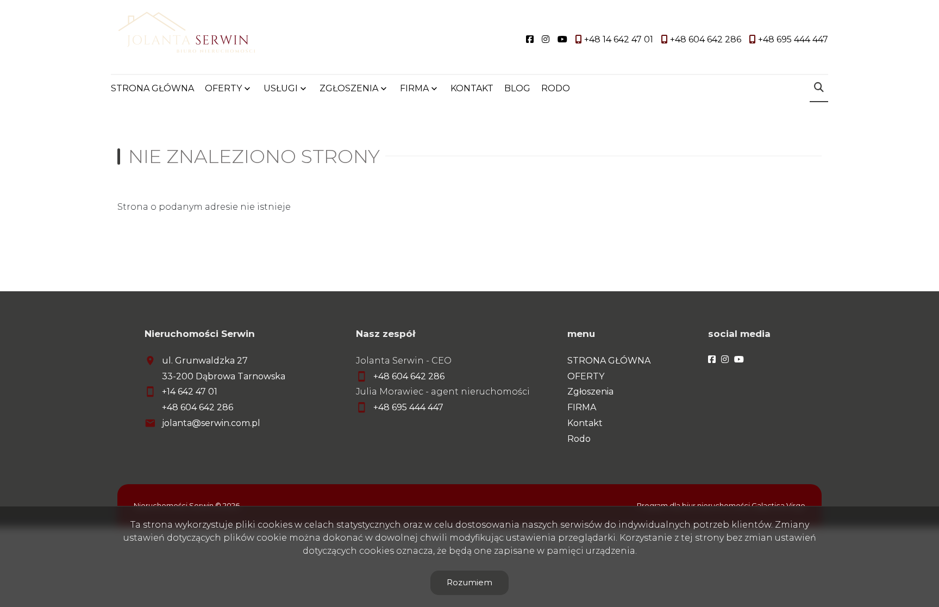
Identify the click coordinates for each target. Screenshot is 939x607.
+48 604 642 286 (197, 407)
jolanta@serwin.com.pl (211, 423)
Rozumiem (469, 582)
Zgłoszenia (590, 391)
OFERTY (223, 88)
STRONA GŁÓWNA (152, 88)
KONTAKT (471, 88)
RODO (555, 88)
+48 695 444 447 (408, 407)
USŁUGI (281, 88)
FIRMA (581, 407)
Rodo (579, 439)
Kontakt (585, 423)
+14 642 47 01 (189, 391)
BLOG (517, 88)
